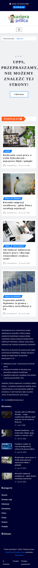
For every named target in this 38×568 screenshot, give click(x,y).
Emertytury (6, 508)
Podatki (5, 526)
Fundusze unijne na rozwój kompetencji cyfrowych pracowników (25, 446)
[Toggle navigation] (19, 30)
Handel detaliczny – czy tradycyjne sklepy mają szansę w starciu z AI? (24, 432)
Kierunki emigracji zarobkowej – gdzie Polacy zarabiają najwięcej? (17, 205)
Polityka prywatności (25, 562)
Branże (4, 495)
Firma (4, 513)
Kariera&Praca (12, 165)
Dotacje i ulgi (7, 499)
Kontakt (16, 561)
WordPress (9, 552)
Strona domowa (8, 38)
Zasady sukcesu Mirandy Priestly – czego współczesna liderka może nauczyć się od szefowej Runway (25, 417)
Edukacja (5, 504)
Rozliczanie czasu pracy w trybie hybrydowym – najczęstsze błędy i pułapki (17, 158)
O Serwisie (6, 562)
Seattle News (20, 552)
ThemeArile (19, 555)
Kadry (4, 517)
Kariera (4, 522)
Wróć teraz (20, 94)
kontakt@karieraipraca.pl (14, 400)
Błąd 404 (20, 38)
